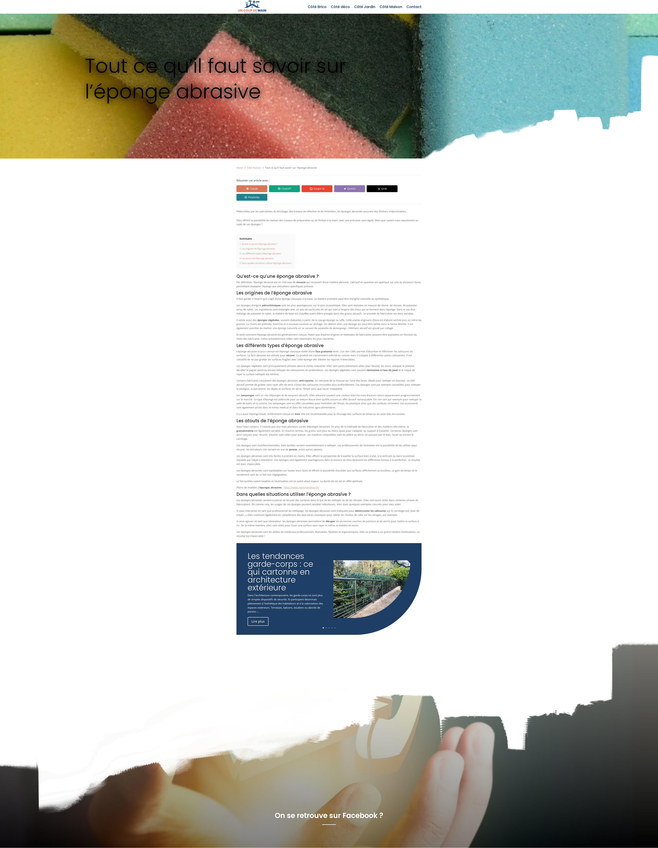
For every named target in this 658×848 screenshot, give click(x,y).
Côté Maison (391, 7)
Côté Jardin (364, 7)
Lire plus (258, 621)
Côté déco (340, 7)
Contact (414, 7)
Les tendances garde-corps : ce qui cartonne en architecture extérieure (280, 572)
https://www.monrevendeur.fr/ (301, 487)
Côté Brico (317, 7)
